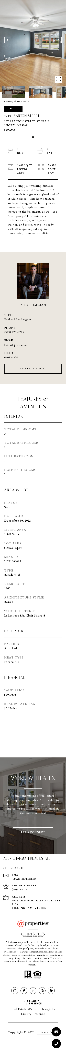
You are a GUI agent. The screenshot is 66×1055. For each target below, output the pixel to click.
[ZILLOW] (42, 990)
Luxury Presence (33, 1014)
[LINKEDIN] (33, 990)
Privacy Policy (47, 1032)
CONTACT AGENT (33, 368)
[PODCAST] (51, 990)
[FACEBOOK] (23, 990)
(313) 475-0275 (14, 332)
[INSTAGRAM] (14, 990)
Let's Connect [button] (33, 832)
